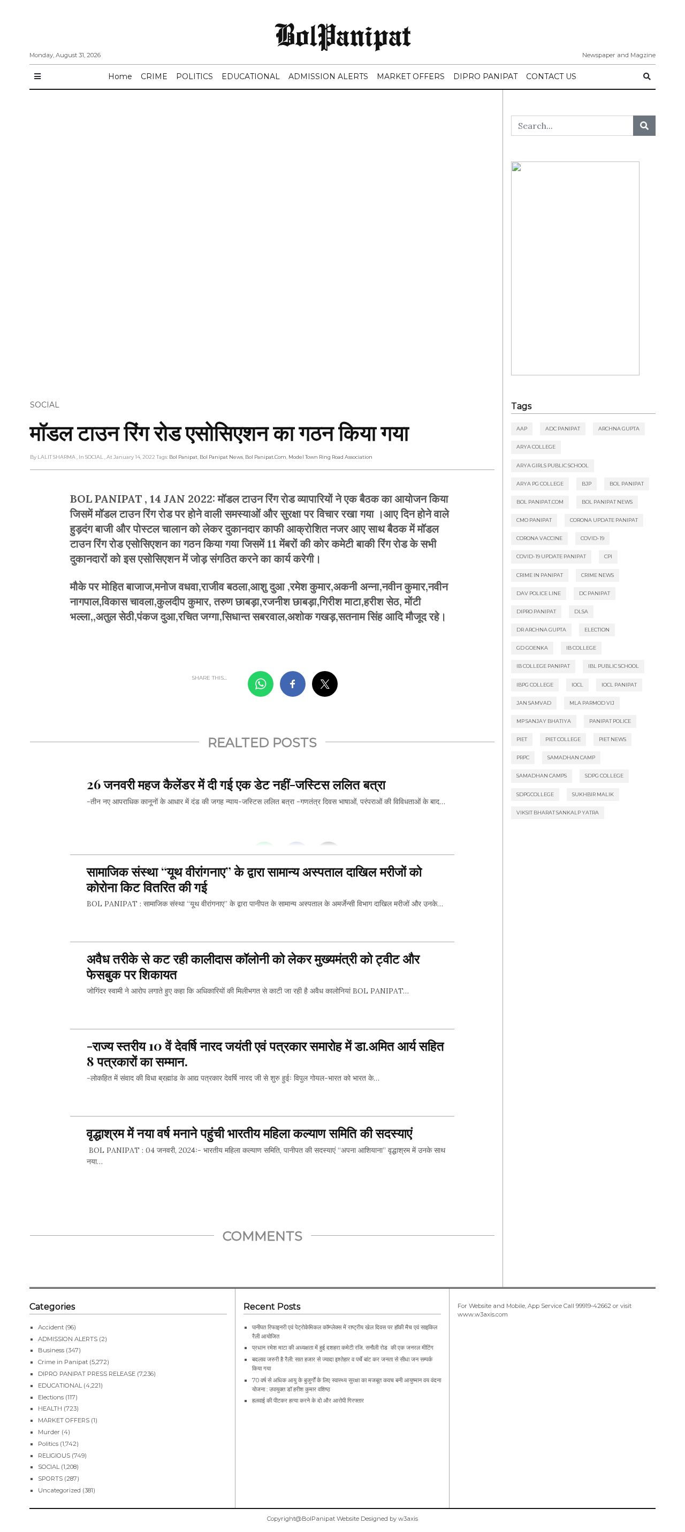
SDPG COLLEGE (604, 776)
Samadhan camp (571, 757)
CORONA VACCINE (539, 538)
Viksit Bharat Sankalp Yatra (557, 812)
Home (120, 76)
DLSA (581, 611)
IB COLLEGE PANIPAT (543, 666)
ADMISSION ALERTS (328, 76)
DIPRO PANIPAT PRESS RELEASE (86, 1373)
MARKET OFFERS (411, 76)
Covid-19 (592, 538)
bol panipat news (221, 457)
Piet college (563, 739)
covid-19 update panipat (551, 556)
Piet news (612, 739)
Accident (51, 1327)
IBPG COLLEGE (534, 685)
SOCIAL (44, 405)
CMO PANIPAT (534, 520)
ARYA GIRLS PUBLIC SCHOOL (552, 465)
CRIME (154, 76)
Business (51, 1350)
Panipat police (610, 721)
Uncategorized (59, 1490)
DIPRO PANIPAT (485, 76)
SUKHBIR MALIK (593, 794)
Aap (521, 429)
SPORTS (50, 1478)
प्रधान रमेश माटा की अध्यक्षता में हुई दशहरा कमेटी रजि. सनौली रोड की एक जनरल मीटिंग (342, 1347)
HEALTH (50, 1408)
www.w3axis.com (483, 1314)
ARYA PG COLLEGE (540, 484)
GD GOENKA (532, 648)
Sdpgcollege (535, 794)
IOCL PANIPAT (619, 685)
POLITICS (194, 76)
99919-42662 (593, 1306)
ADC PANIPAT (562, 429)
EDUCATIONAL (251, 76)
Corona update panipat (604, 520)
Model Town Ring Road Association (330, 457)
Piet (521, 739)
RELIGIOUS (54, 1455)
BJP (586, 484)
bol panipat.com (265, 457)
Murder (49, 1432)
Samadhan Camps (541, 776)
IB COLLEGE (581, 648)
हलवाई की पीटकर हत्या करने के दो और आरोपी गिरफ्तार (308, 1400)
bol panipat (183, 457)
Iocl (577, 685)
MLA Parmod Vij (591, 703)
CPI (608, 556)
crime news (597, 575)
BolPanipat (343, 34)
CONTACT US (551, 76)
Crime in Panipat (539, 575)
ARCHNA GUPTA (619, 429)
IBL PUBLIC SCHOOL (613, 666)
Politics (48, 1444)
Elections (51, 1397)
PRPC (522, 757)
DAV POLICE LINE (538, 593)
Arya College (535, 447)
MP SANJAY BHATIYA (543, 721)
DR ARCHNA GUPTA (541, 630)
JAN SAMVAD (533, 703)
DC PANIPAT (594, 593)
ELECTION (597, 630)
